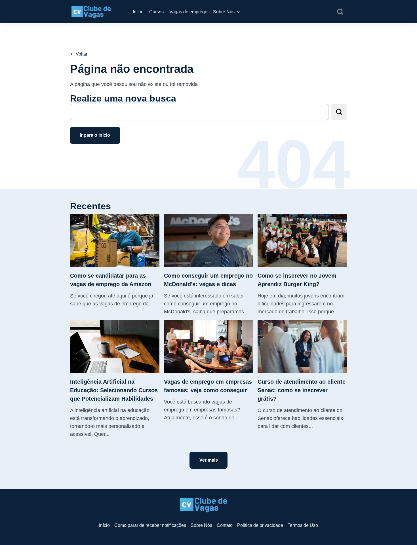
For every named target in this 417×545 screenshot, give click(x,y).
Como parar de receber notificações (150, 525)
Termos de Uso (303, 525)
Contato (225, 525)
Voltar (81, 54)
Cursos (156, 11)
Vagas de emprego (188, 11)
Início (138, 11)
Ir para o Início (95, 135)
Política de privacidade (260, 525)
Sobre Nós (224, 11)
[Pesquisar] (340, 12)
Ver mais (208, 460)
